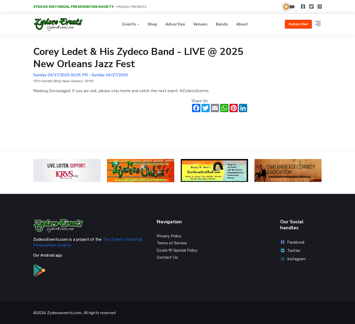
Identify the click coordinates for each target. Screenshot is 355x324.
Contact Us (167, 257)
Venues (200, 24)
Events (129, 24)
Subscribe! (298, 24)
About (242, 24)
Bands (222, 24)
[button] (318, 24)
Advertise (175, 24)
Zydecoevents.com (64, 312)
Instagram (296, 259)
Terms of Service (172, 243)
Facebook (296, 242)
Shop (152, 24)
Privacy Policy (169, 236)
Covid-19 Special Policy (177, 250)
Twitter (293, 250)
